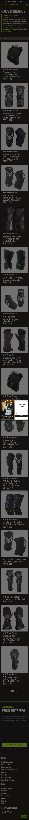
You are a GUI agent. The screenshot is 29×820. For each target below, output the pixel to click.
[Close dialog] (27, 401)
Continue (21, 415)
